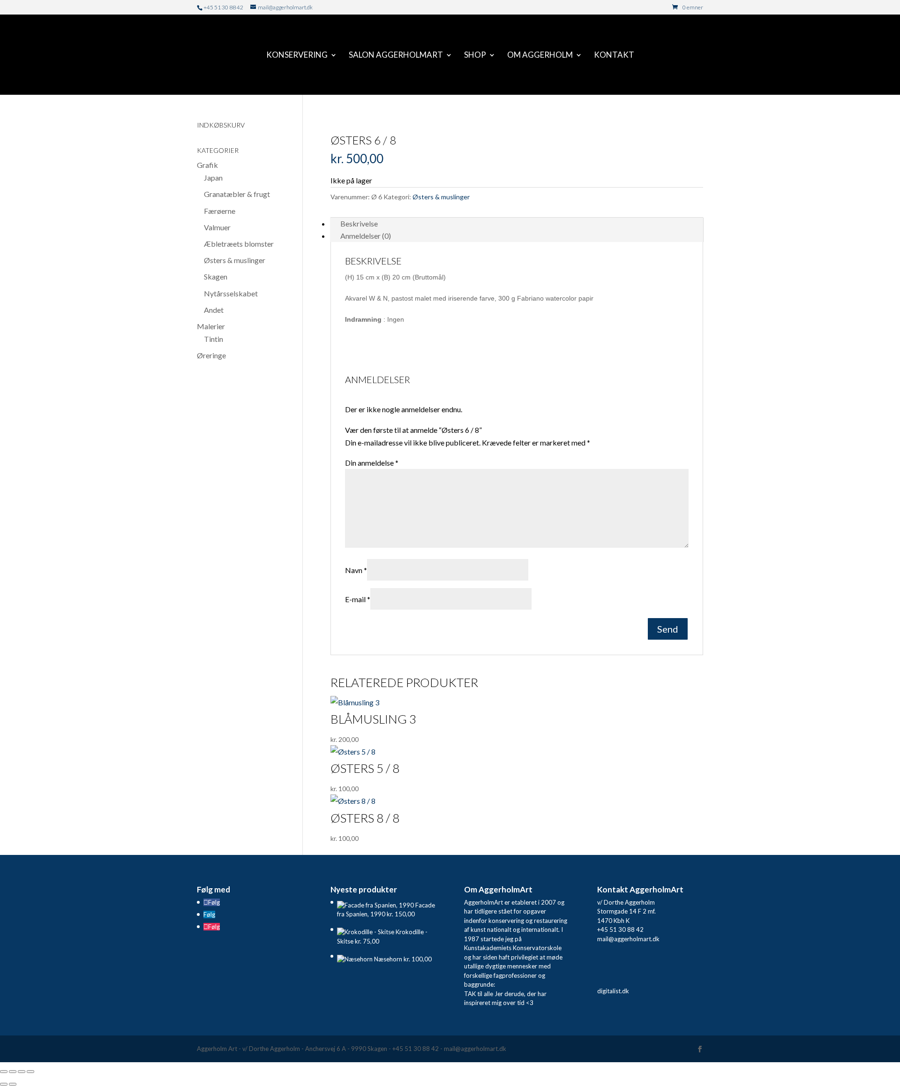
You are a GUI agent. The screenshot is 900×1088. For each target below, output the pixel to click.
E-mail (357, 599)
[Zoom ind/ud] (4, 1071)
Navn (356, 570)
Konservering (297, 56)
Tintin (213, 338)
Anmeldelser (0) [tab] (365, 235)
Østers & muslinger (441, 197)
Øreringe (211, 355)
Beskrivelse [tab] (359, 223)
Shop (475, 56)
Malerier (211, 326)
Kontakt (614, 56)
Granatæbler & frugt (237, 193)
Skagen (215, 276)
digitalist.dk (613, 991)
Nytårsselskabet (231, 293)
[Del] (21, 1071)
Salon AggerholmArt (396, 56)
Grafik (207, 164)
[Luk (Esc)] (30, 1071)
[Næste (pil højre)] (12, 1084)
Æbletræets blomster (239, 243)
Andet (214, 309)
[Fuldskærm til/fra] (12, 1071)
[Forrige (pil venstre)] (4, 1084)
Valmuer (217, 227)
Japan (213, 177)
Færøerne (219, 210)
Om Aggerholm (540, 56)
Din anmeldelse (371, 462)
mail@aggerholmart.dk (628, 939)
